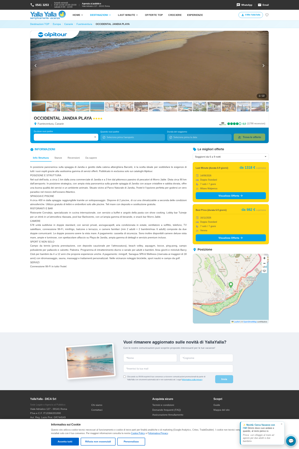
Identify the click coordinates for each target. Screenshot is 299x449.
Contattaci (96, 409)
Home (78, 15)
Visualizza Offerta (231, 195)
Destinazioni (101, 15)
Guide (216, 405)
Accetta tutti (65, 441)
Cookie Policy (138, 433)
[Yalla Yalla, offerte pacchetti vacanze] (48, 15)
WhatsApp (244, 5)
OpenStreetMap (250, 321)
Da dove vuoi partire (43, 131)
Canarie (68, 24)
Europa (57, 24)
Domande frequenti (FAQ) (166, 409)
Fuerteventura (84, 24)
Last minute (128, 15)
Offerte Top (154, 15)
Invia (224, 379)
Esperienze (195, 15)
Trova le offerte (249, 137)
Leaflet (236, 321)
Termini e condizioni (163, 405)
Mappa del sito (221, 409)
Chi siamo (96, 405)
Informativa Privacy (158, 433)
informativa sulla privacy (192, 379)
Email (263, 5)
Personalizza (131, 441)
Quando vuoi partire (109, 132)
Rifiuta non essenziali (98, 441)
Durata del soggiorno (177, 132)
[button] (230, 285)
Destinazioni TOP (39, 24)
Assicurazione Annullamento (167, 414)
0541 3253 (39, 5)
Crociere (174, 15)
